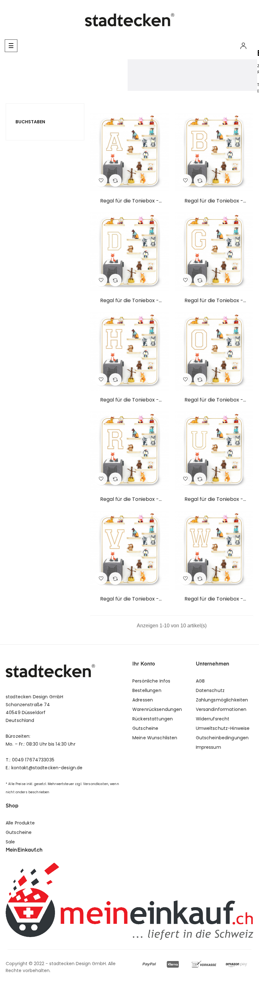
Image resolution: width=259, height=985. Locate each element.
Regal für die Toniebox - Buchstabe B (213, 201)
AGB (200, 681)
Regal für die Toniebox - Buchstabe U (213, 499)
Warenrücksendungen (157, 709)
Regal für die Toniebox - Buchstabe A (129, 201)
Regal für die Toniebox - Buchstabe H (129, 400)
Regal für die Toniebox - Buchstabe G (213, 300)
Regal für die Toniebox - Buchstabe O (213, 400)
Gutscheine (145, 728)
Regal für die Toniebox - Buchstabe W (213, 599)
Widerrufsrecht (213, 719)
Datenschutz (210, 690)
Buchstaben (30, 122)
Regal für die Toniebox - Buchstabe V (129, 599)
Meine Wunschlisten (155, 738)
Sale (10, 842)
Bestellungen (146, 690)
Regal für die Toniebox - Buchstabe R (129, 499)
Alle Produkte (20, 823)
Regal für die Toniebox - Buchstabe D (129, 300)
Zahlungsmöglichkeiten (222, 700)
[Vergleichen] (115, 180)
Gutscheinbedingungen (222, 738)
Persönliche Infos (151, 681)
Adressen (142, 700)
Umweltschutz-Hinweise (223, 728)
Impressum (208, 747)
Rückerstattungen (152, 719)
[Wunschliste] (101, 180)
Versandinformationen (221, 709)
